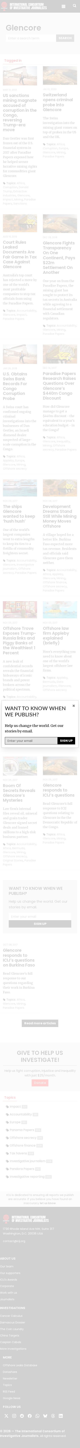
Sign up (66, 740)
